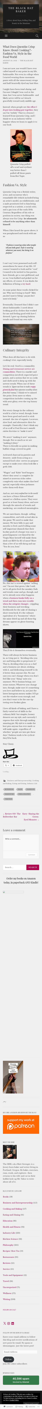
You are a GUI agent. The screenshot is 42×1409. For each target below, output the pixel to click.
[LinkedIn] (12, 1323)
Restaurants (8, 1257)
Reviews (6, 1263)
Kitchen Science (10, 1239)
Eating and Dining (19, 783)
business (9, 789)
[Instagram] (8, 1323)
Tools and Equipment (13, 1275)
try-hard (26, 284)
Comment (31, 855)
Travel (6, 1281)
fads (20, 789)
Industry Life (32, 783)
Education (7, 1221)
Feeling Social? (9, 1310)
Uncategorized (9, 1287)
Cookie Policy (14, 1400)
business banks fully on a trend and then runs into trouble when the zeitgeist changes (18, 601)
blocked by (24, 1381)
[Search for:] (21, 867)
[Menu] (6, 36)
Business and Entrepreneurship (19, 780)
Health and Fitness (11, 1227)
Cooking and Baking (12, 1209)
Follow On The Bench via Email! (16, 1333)
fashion (31, 789)
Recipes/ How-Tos (11, 1251)
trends (8, 799)
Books (6, 1197)
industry (9, 794)
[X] (4, 1323)
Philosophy (24, 794)
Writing (6, 1299)
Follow (8, 1359)
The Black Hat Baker (20, 9)
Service (6, 1269)
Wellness (7, 1293)
